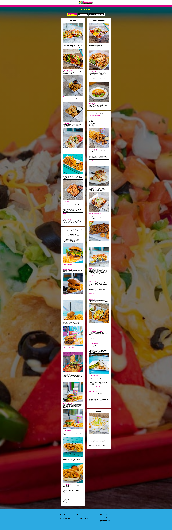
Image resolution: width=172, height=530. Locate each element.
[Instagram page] (102, 6)
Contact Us (102, 524)
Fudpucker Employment (104, 521)
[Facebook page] (101, 6)
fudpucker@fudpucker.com (64, 521)
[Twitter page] (105, 6)
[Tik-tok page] (103, 6)
